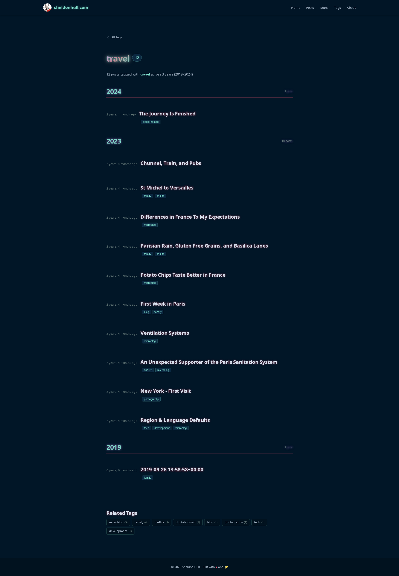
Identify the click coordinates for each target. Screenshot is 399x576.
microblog (150, 225)
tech (146, 428)
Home (295, 7)
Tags (337, 7)
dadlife (160, 196)
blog (146, 312)
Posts (310, 7)
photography (151, 399)
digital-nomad (151, 122)
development (162, 428)
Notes (324, 7)
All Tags (116, 37)
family (147, 196)
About (351, 7)
